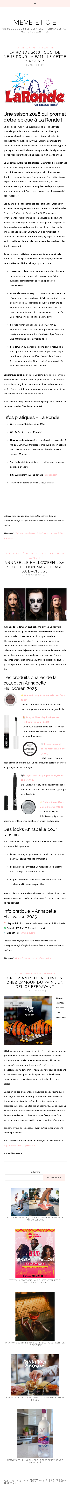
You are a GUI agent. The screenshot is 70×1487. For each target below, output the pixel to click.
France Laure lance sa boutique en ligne (33, 958)
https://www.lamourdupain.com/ (19, 1145)
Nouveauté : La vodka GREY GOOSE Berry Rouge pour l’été (35, 1461)
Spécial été (46, 47)
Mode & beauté (15, 553)
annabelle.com (28, 932)
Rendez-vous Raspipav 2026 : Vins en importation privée (35, 1398)
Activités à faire (27, 47)
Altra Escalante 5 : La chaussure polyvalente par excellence (35, 1218)
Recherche (35, 1171)
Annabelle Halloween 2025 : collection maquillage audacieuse (35, 566)
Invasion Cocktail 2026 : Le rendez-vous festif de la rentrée (35, 1344)
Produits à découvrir (40, 553)
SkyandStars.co (55, 1479)
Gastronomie (23, 973)
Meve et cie (35, 22)
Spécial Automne (44, 973)
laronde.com (51, 474)
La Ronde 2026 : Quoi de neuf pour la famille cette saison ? (35, 56)
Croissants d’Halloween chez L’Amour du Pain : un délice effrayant (35, 982)
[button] (35, 3)
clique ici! (49, 482)
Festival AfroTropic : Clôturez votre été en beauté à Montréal (35, 1281)
